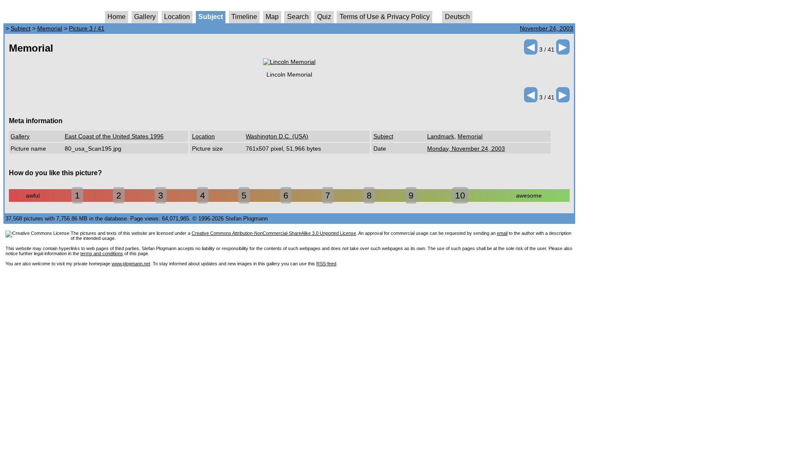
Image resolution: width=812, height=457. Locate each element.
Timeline (244, 16)
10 (460, 195)
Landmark (440, 136)
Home (116, 16)
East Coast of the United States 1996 (114, 136)
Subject (210, 16)
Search (298, 16)
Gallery (145, 16)
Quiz (324, 16)
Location (177, 16)
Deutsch (457, 16)
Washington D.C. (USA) (277, 136)
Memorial (49, 28)
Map (272, 16)
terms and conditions (101, 253)
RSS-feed (326, 263)
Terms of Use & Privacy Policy (385, 16)
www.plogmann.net (131, 263)
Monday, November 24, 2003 (466, 148)
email (502, 233)
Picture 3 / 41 (86, 28)
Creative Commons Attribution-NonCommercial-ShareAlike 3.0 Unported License (274, 233)
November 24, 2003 (546, 28)
